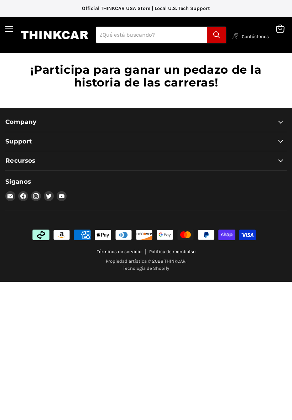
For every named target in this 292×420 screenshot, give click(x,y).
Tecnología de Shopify (146, 268)
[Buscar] (216, 35)
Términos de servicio (119, 251)
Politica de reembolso (172, 251)
